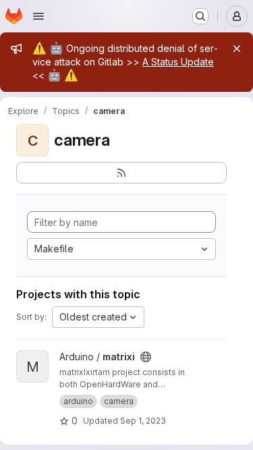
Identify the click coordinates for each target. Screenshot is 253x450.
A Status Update (178, 61)
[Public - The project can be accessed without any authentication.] (145, 356)
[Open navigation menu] (38, 16)
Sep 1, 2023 (143, 421)
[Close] (237, 48)
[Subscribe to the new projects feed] (121, 173)
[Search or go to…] (200, 16)
